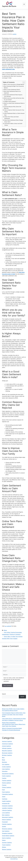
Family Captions (6, 776)
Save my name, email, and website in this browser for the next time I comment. (14, 679)
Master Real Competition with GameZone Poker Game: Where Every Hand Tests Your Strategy (13, 724)
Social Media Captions (8, 835)
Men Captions (6, 815)
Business (4, 762)
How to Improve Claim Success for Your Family (14, 110)
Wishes (4, 847)
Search (4, 694)
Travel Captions (6, 845)
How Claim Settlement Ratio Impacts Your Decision (13, 95)
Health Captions (6, 801)
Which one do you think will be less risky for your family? (14, 98)
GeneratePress (14, 858)
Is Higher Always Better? (10, 101)
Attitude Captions (7, 748)
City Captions (5, 764)
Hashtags (4, 799)
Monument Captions (7, 817)
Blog (3, 757)
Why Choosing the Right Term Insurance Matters (14, 87)
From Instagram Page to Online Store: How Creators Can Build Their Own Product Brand (13, 714)
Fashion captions (6, 780)
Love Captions (6, 812)
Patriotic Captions (7, 824)
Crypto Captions (6, 766)
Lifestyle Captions (7, 810)
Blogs (5, 630)
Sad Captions (5, 831)
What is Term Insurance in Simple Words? (14, 84)
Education (4, 771)
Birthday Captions (7, 755)
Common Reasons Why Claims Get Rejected (12, 107)
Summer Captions (7, 842)
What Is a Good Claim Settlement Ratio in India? (14, 104)
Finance (4, 785)
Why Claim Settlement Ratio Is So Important (12, 92)
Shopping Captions (7, 833)
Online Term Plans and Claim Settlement (11, 117)
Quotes (4, 826)
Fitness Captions (6, 787)
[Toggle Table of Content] (23, 82)
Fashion (4, 778)
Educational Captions (8, 773)
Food (3, 789)
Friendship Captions (7, 794)
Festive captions (6, 782)
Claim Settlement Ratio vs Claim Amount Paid (14, 114)
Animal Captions (6, 746)
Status (4, 840)
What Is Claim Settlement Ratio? (12, 89)
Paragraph (5, 822)
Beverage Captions (7, 753)
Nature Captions (6, 819)
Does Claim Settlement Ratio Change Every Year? (13, 121)
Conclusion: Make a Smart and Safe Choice (13, 124)
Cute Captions (6, 769)
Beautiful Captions (7, 750)
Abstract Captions (7, 741)
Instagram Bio (6, 803)
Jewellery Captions (7, 808)
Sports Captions (6, 838)
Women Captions (6, 849)
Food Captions (6, 792)
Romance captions (7, 828)
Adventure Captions (7, 743)
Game (3, 796)
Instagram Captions (7, 805)
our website (8, 626)
